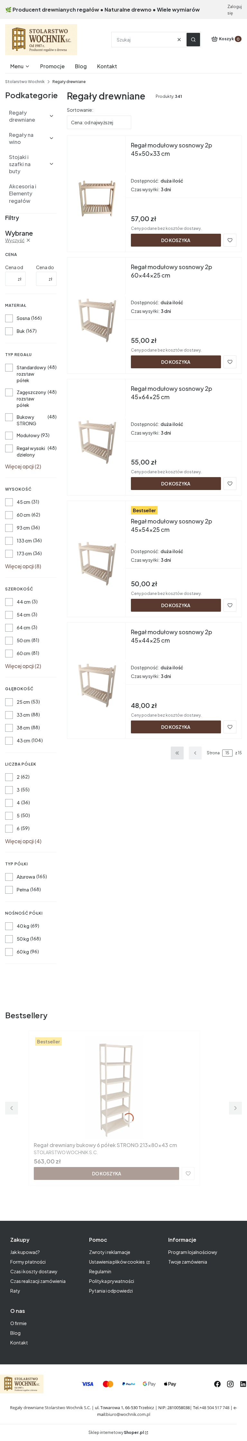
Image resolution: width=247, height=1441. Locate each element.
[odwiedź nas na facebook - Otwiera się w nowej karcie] (217, 1384)
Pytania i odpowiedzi (111, 1291)
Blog (15, 1333)
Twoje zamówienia (187, 1262)
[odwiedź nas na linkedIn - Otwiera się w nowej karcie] (243, 1384)
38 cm (23, 727)
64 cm (23, 627)
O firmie (18, 1323)
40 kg (23, 926)
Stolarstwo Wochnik (25, 81)
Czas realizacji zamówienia (38, 1281)
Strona (213, 752)
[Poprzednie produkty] (195, 753)
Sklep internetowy (116, 1432)
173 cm (24, 553)
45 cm (23, 502)
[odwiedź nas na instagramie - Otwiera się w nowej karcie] (230, 1384)
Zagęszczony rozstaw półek (31, 398)
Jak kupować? (25, 1252)
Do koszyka (175, 240)
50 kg (23, 939)
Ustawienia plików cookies (117, 1262)
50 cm (23, 640)
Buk (21, 331)
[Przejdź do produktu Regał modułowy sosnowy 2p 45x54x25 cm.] (96, 557)
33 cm (23, 715)
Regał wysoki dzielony (31, 451)
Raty (15, 1291)
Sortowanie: (80, 110)
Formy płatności (28, 1262)
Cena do (45, 267)
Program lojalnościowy (192, 1252)
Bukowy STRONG (26, 420)
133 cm (24, 540)
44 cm (24, 602)
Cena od (14, 267)
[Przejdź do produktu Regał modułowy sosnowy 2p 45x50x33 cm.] (96, 192)
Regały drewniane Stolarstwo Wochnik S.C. (50, 1407)
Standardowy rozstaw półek (31, 373)
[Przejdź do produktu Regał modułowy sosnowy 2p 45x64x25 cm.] (96, 435)
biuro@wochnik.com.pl (128, 1414)
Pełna (23, 889)
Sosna (23, 318)
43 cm (23, 740)
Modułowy (28, 435)
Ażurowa (26, 877)
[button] (193, 39)
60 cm (23, 515)
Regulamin (100, 1271)
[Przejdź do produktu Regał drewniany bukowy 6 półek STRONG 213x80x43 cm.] (114, 1087)
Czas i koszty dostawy (34, 1271)
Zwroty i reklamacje (109, 1252)
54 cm (23, 614)
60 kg (23, 952)
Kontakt (19, 1342)
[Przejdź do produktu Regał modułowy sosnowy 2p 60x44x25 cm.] (96, 314)
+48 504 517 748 (214, 1407)
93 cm (23, 528)
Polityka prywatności (111, 1281)
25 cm (23, 702)
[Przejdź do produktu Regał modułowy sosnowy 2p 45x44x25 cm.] (96, 679)
